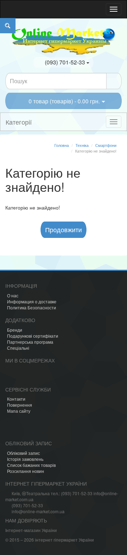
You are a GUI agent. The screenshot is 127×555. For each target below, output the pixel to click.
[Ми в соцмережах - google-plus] (58, 376)
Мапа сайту (18, 411)
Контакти (16, 399)
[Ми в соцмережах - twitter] (34, 376)
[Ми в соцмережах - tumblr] (70, 376)
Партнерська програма (30, 342)
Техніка (82, 145)
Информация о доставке (31, 301)
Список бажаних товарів (31, 465)
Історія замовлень (25, 459)
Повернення (19, 405)
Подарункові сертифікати (32, 336)
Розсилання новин (25, 471)
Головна (61, 145)
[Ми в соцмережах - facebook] (10, 376)
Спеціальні (18, 348)
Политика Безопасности (31, 307)
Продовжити (63, 229)
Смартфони (105, 145)
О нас (12, 295)
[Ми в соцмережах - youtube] (46, 376)
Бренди (14, 330)
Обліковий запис (23, 453)
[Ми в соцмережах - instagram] (22, 376)
